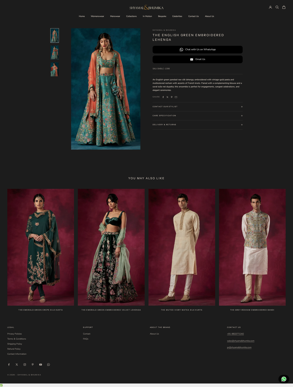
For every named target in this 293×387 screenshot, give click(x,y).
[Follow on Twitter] (16, 364)
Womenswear (97, 16)
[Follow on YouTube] (40, 364)
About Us (209, 16)
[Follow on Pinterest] (32, 364)
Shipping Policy (14, 343)
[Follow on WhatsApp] (48, 364)
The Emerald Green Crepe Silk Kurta (40, 310)
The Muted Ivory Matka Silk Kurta (182, 310)
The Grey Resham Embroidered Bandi (252, 310)
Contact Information (16, 353)
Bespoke (162, 16)
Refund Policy (13, 348)
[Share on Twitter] (167, 97)
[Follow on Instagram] (24, 364)
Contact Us (193, 16)
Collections (131, 16)
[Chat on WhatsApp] (284, 379)
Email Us (200, 59)
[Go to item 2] (54, 52)
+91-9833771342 (235, 333)
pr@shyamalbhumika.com (239, 347)
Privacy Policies (14, 333)
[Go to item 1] (54, 35)
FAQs (85, 338)
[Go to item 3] (54, 69)
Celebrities (177, 16)
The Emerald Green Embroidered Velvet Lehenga (111, 310)
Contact (86, 333)
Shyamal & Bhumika (164, 30)
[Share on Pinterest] (171, 97)
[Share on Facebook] (163, 97)
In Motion (147, 16)
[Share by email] (176, 97)
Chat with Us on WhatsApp (200, 49)
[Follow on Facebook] (8, 364)
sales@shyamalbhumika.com (240, 340)
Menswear (115, 16)
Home (82, 16)
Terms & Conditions (16, 338)
